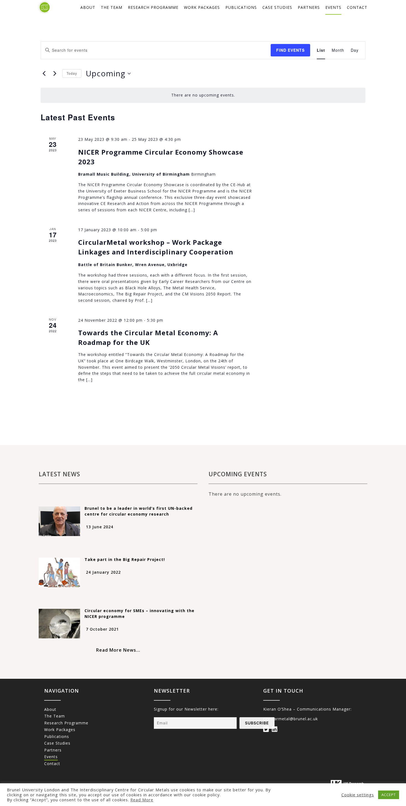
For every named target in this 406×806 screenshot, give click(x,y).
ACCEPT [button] (388, 794)
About (87, 7)
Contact (357, 7)
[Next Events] (54, 73)
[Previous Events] (44, 73)
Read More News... (118, 650)
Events (333, 7)
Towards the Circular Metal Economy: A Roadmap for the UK (148, 337)
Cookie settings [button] (357, 794)
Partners (309, 7)
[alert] (203, 95)
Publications (241, 7)
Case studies (277, 7)
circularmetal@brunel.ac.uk (290, 718)
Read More (141, 799)
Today (72, 73)
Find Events (290, 50)
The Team (111, 7)
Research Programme (153, 7)
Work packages (202, 7)
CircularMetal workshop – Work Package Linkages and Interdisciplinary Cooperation (155, 247)
